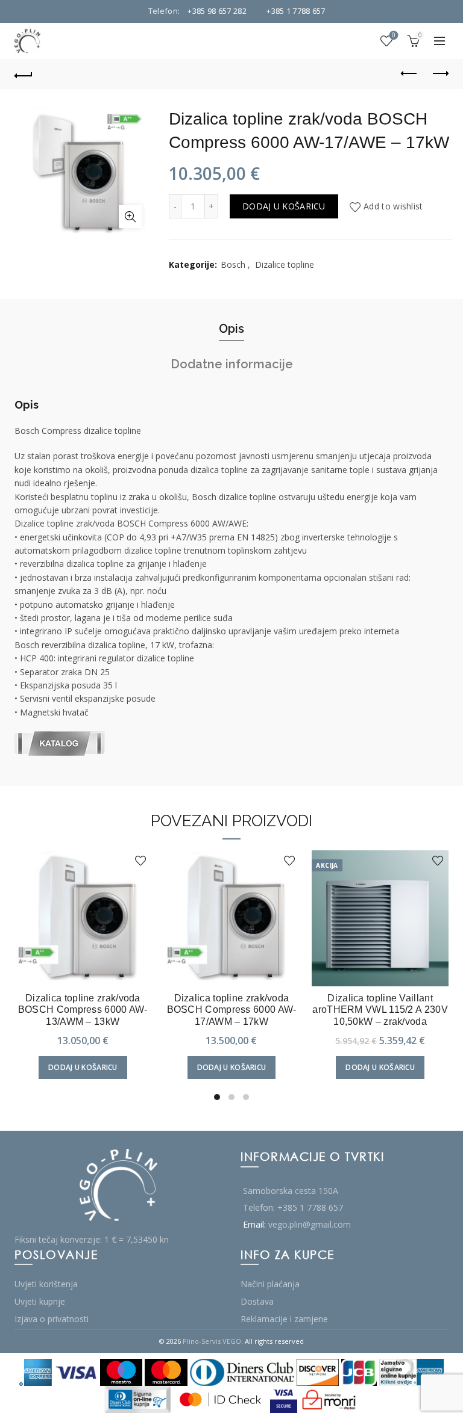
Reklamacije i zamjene (284, 1319)
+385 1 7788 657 (296, 10)
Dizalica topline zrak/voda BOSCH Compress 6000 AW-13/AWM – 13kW (83, 1009)
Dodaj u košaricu (284, 206)
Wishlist (393, 35)
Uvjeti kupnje (39, 1301)
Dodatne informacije (232, 364)
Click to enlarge (130, 216)
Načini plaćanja (270, 1284)
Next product (439, 74)
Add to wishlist (393, 206)
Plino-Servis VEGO (212, 1341)
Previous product (409, 74)
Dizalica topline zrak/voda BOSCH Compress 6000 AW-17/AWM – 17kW (232, 1009)
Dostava (257, 1301)
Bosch (233, 264)
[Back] (23, 74)
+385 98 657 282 (217, 10)
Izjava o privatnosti (51, 1319)
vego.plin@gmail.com (309, 1224)
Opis (231, 328)
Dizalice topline (284, 264)
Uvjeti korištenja (46, 1284)
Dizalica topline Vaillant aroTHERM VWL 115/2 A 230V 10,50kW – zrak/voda (380, 1009)
